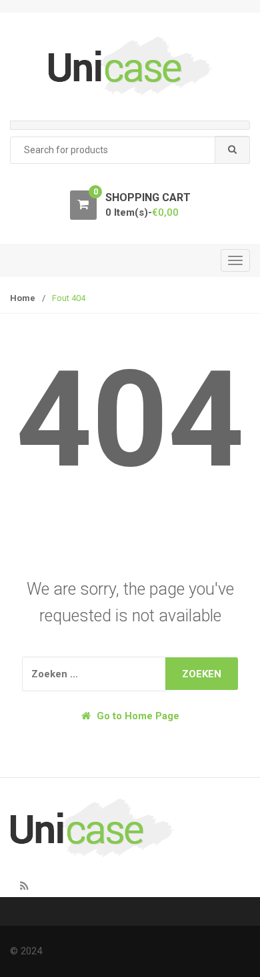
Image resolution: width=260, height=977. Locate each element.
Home (22, 298)
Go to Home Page (136, 716)
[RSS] (24, 885)
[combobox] (130, 150)
